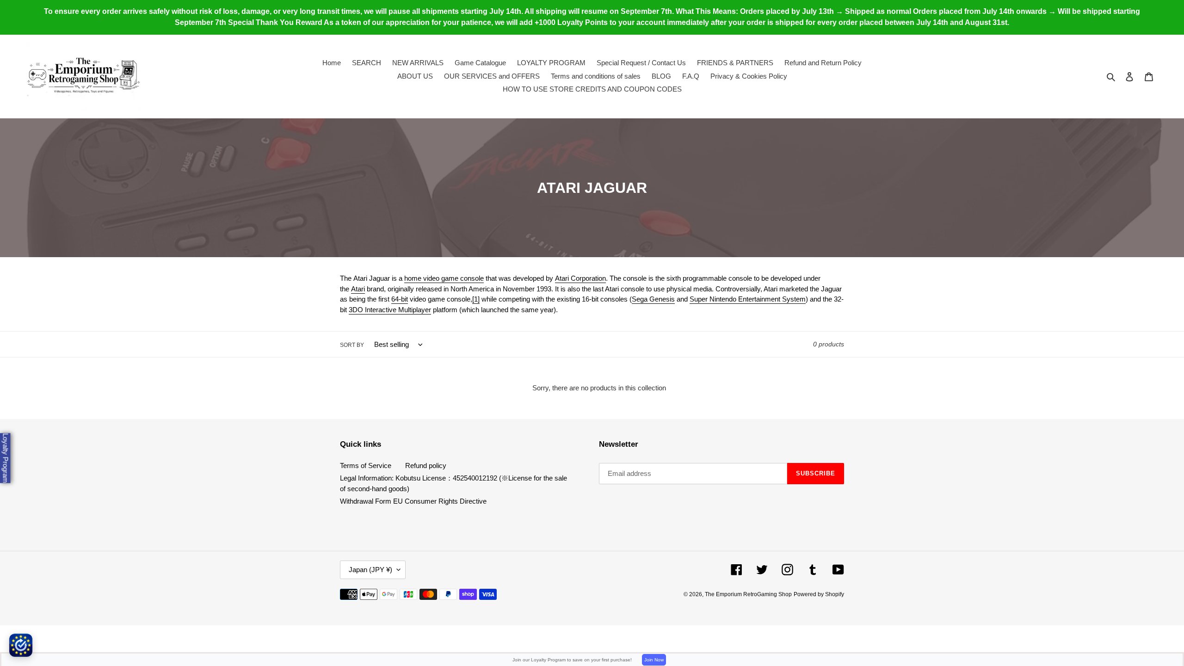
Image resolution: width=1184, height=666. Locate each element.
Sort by (352, 345)
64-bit (399, 299)
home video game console (444, 278)
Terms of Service (365, 465)
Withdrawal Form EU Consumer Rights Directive (413, 501)
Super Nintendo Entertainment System (748, 299)
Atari (358, 289)
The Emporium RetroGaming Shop (748, 594)
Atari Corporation (580, 278)
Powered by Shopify (819, 594)
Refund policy (425, 465)
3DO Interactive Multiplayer (390, 310)
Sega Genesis (653, 299)
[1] (476, 299)
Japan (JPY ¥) (370, 570)
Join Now (654, 659)
